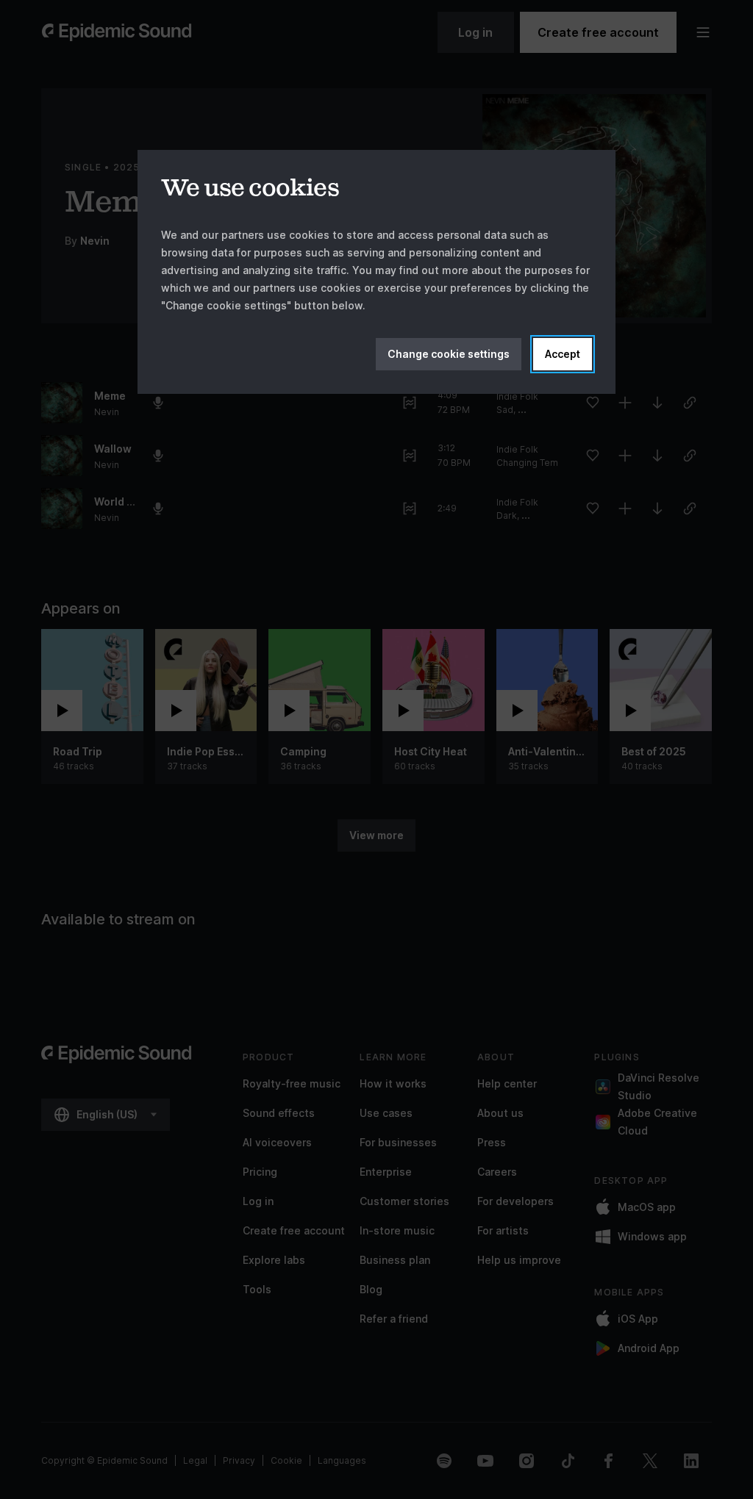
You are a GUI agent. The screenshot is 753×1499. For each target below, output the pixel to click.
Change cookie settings (449, 354)
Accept (562, 354)
